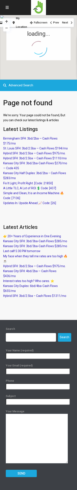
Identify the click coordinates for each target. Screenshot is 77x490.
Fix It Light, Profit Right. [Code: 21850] (28, 183)
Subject (11, 396)
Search (10, 328)
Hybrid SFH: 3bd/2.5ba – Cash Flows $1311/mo (34, 296)
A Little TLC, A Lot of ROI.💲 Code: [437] (29, 188)
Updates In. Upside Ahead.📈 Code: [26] (29, 203)
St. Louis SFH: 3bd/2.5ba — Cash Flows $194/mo (35, 148)
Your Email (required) (19, 365)
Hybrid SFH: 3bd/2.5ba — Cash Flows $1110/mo (35, 158)
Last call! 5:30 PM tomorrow (21, 251)
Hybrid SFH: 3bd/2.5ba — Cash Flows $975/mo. (34, 153)
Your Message (15, 411)
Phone (10, 380)
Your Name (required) (20, 350)
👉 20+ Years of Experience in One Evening (32, 236)
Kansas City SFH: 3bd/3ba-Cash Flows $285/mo (35, 241)
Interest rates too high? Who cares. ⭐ (28, 281)
